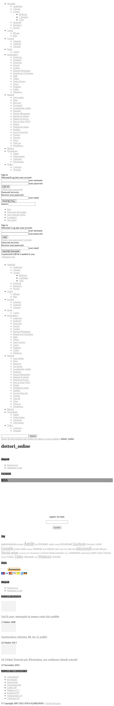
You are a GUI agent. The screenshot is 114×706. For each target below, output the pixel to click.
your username (35, 180)
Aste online (18, 97)
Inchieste (17, 22)
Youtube (17, 169)
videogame (29, 556)
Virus (15, 140)
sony (94, 552)
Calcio (16, 52)
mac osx (72, 548)
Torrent (16, 135)
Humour (17, 111)
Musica (10, 148)
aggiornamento (9, 543)
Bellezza (23, 14)
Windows (17, 92)
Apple (10, 30)
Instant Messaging (21, 113)
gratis (23, 548)
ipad (44, 549)
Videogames (19, 156)
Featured (17, 60)
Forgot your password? (12, 189)
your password (35, 183)
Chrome (17, 46)
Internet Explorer (21, 116)
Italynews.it (12, 465)
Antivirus (17, 57)
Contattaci (12, 217)
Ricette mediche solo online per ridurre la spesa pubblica (34, 439)
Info (9, 209)
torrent (4, 557)
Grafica (16, 68)
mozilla (95, 549)
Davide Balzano (53, 703)
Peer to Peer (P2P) (21, 121)
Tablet (16, 153)
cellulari (51, 544)
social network (86, 553)
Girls (21, 19)
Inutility (16, 129)
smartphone (74, 552)
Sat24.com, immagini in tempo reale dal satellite (30, 616)
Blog (15, 100)
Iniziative (17, 25)
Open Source (19, 81)
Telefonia (17, 159)
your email (34, 197)
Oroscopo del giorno (16, 212)
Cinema (16, 9)
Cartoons (17, 167)
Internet (10, 94)
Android (17, 44)
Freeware (17, 62)
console (57, 544)
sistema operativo (56, 553)
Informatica (12, 54)
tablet (100, 552)
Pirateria (17, 86)
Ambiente (17, 6)
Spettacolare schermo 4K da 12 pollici (24, 636)
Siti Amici (11, 220)
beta (36, 544)
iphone (50, 548)
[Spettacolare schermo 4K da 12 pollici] (8, 631)
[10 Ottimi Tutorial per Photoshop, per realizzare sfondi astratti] (8, 653)
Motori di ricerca (21, 119)
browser (43, 543)
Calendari (23, 17)
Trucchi (16, 137)
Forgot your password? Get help (16, 240)
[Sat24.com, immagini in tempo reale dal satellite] (8, 610)
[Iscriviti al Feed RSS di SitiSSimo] (57, 506)
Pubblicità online (21, 127)
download (66, 543)
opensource (23, 553)
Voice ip (17, 143)
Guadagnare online (22, 108)
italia (57, 549)
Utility (16, 89)
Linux (16, 84)
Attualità (11, 3)
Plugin (16, 124)
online (14, 552)
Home (4, 439)
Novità (16, 27)
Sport (9, 49)
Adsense (17, 41)
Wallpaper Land (14, 467)
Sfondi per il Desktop (23, 73)
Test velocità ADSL (16, 214)
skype (67, 553)
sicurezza (45, 553)
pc (28, 552)
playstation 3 (35, 553)
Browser (17, 103)
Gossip (16, 11)
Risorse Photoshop (22, 70)
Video (10, 164)
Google (10, 38)
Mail (15, 76)
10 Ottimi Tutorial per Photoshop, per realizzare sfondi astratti (39, 659)
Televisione (18, 161)
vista (36, 557)
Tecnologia (12, 151)
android (20, 544)
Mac (15, 36)
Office (16, 78)
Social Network (20, 132)
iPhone (16, 33)
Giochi (16, 65)
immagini (29, 549)
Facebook (17, 105)
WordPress (18, 145)
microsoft (84, 548)
